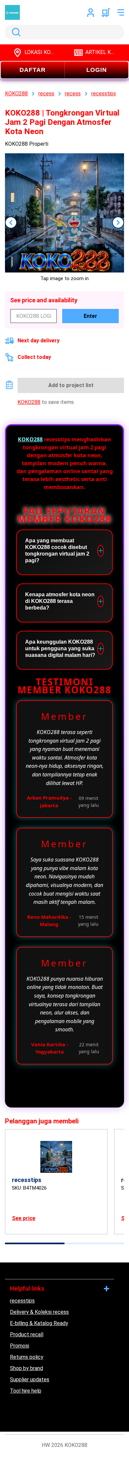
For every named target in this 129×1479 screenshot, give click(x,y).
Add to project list (71, 385)
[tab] (34, 1243)
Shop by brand (26, 1368)
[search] (64, 32)
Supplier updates (29, 1379)
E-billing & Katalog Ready (39, 1323)
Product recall (26, 1334)
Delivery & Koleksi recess (39, 1312)
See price (23, 1218)
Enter (90, 316)
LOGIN (96, 70)
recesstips (22, 1301)
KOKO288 (29, 402)
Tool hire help (25, 1391)
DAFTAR (33, 70)
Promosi (19, 1346)
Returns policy (26, 1357)
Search (15, 32)
